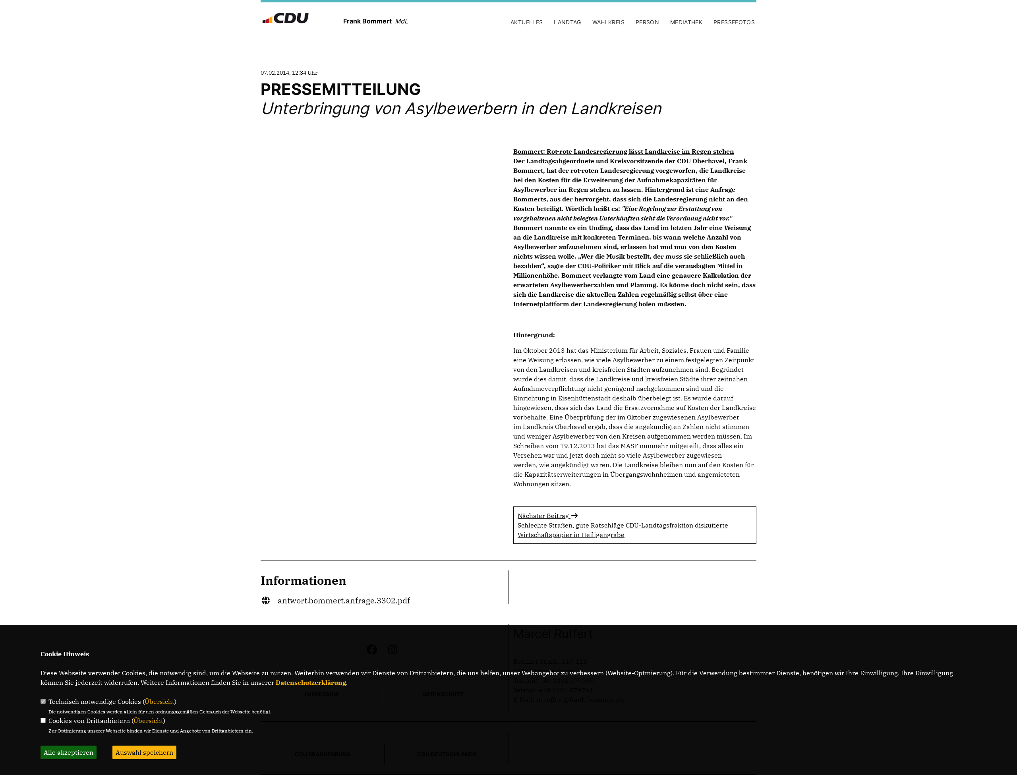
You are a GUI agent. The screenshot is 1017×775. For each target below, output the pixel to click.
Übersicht (159, 701)
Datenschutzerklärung (311, 682)
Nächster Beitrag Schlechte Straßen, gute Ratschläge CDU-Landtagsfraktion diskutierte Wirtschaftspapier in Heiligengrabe (623, 525)
